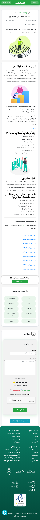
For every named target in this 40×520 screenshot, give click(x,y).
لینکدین (13, 486)
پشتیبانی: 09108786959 (10, 455)
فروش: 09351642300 (11, 452)
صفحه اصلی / (30, 13)
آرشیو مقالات (21, 13)
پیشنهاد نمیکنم (16, 390)
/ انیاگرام (16, 13)
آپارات (14, 483)
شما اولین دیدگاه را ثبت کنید (20, 421)
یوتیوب (30, 490)
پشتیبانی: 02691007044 (10, 458)
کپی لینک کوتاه (20, 281)
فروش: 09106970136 (11, 450)
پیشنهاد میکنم (27, 390)
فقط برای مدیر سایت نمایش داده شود (19, 394)
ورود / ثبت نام (5, 2)
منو (34, 2)
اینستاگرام (29, 483)
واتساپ (30, 486)
